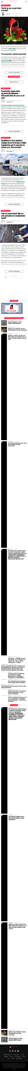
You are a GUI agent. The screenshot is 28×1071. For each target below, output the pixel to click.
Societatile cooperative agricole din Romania (12, 105)
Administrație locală (8, 1054)
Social (24, 1056)
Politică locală (18, 1056)
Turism (13, 1058)
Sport (8, 1058)
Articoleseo (9, 102)
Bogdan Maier (9, 222)
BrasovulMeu (9, 151)
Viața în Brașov (19, 1058)
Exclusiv (11, 1056)
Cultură (22, 1054)
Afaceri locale (16, 1054)
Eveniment (6, 1056)
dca (7, 14)
